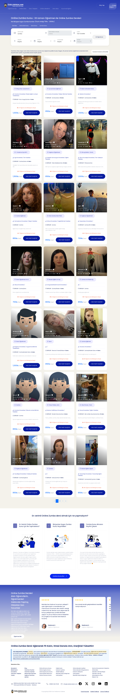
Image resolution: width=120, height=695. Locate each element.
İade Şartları (59, 675)
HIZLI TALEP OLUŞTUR (31, 113)
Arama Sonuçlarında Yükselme (100, 668)
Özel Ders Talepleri (16, 673)
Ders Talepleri (33, 9)
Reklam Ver (95, 677)
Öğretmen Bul (12, 9)
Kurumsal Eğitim (66, 9)
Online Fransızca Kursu (45, 675)
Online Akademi (45, 9)
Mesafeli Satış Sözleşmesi (62, 673)
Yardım (13, 675)
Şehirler (27, 677)
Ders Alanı (56, 9)
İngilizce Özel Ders (29, 675)
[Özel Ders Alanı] (14, 5)
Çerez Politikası (104, 691)
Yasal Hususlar (85, 691)
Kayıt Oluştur (112, 6)
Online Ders (22, 9)
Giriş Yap (101, 5)
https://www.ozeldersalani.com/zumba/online (26, 659)
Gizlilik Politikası (94, 691)
